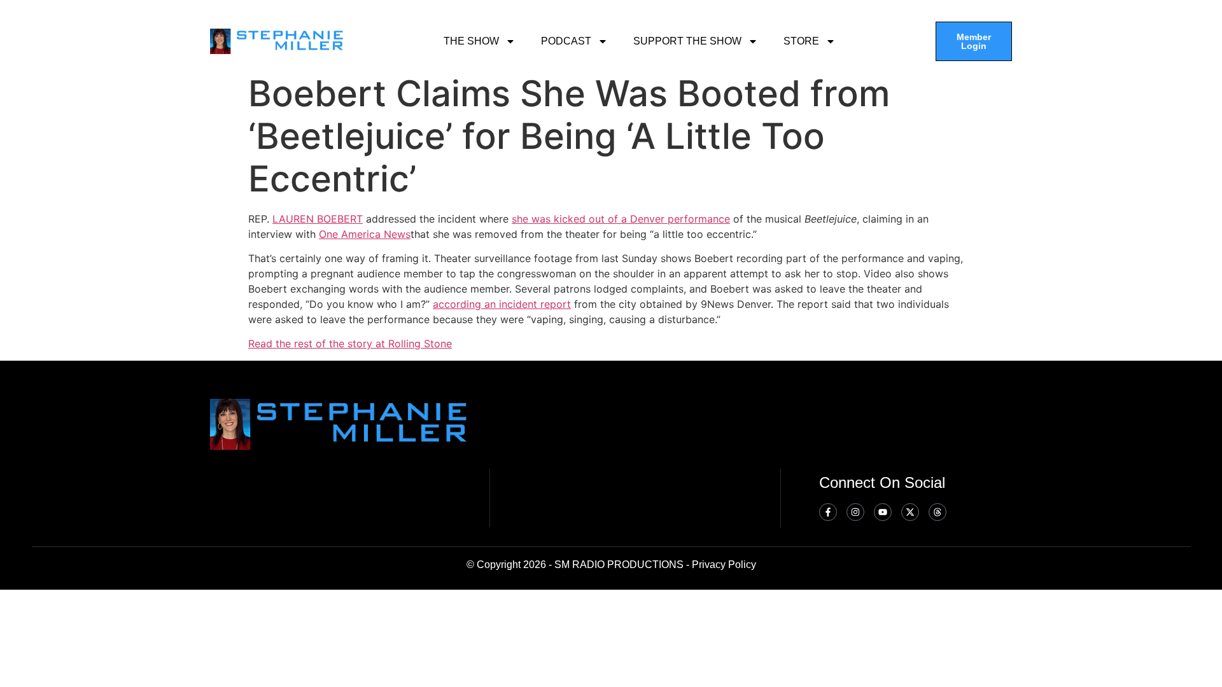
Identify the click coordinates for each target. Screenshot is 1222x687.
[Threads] (937, 512)
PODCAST (566, 41)
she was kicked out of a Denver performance (621, 218)
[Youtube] (883, 512)
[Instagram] (855, 512)
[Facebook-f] (828, 512)
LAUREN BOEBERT (317, 218)
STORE (801, 41)
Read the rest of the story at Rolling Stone (350, 343)
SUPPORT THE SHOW (687, 41)
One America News (365, 234)
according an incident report (502, 304)
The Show (471, 41)
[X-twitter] (910, 512)
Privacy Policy (724, 564)
